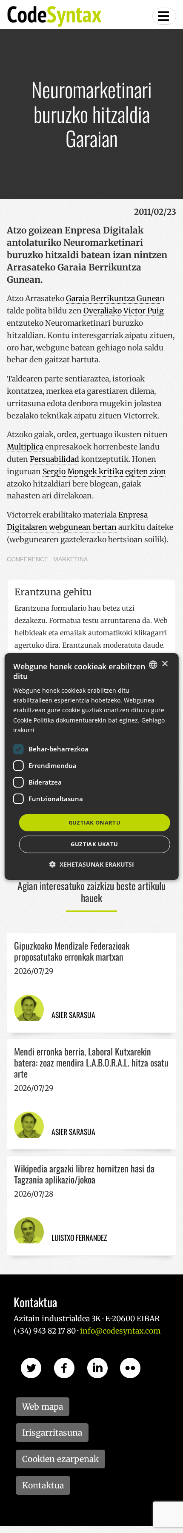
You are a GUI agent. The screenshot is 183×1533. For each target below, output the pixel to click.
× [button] (164, 664)
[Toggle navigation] (164, 16)
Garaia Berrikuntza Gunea (113, 298)
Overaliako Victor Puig (123, 311)
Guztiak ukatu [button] (94, 844)
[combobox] (153, 664)
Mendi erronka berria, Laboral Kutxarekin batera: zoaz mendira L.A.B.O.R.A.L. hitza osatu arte (91, 1062)
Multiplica (25, 447)
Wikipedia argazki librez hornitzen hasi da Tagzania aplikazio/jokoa (84, 1173)
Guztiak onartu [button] (95, 822)
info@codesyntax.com (120, 1331)
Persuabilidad (54, 459)
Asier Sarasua (73, 1014)
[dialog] (92, 766)
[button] (91, 864)
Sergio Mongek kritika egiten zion (104, 471)
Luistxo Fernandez (79, 1237)
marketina (70, 559)
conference (27, 559)
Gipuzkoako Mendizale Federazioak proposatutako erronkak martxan (71, 951)
